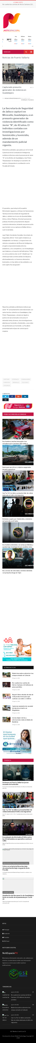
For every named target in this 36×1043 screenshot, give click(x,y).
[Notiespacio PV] (12, 22)
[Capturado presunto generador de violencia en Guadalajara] (18, 74)
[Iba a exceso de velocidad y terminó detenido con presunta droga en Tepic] (18, 558)
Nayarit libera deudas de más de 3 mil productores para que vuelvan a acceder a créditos (22, 697)
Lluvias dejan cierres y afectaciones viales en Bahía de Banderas (22, 720)
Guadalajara (25, 379)
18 (33, 1004)
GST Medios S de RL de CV (18, 1031)
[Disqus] (18, 602)
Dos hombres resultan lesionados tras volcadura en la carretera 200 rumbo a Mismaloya (15, 443)
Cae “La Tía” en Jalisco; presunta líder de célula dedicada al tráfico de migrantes (17, 494)
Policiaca (31, 100)
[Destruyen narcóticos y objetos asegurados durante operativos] (18, 455)
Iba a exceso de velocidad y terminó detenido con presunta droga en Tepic (17, 572)
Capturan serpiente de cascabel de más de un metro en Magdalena (22, 708)
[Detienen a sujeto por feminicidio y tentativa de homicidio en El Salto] (18, 506)
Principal (6, 929)
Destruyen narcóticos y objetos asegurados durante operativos (16, 468)
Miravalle (16, 382)
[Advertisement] (18, 188)
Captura (6, 379)
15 (33, 1015)
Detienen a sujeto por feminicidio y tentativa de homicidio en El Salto (17, 520)
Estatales (24, 100)
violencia (7, 385)
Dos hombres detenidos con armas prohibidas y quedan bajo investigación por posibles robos (17, 546)
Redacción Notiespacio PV (13, 98)
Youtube (6, 937)
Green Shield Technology (18, 1036)
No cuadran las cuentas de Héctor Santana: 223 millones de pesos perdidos (18, 4)
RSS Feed (6, 941)
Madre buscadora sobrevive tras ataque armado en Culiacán (22, 675)
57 (33, 992)
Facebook (6, 933)
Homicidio (7, 382)
